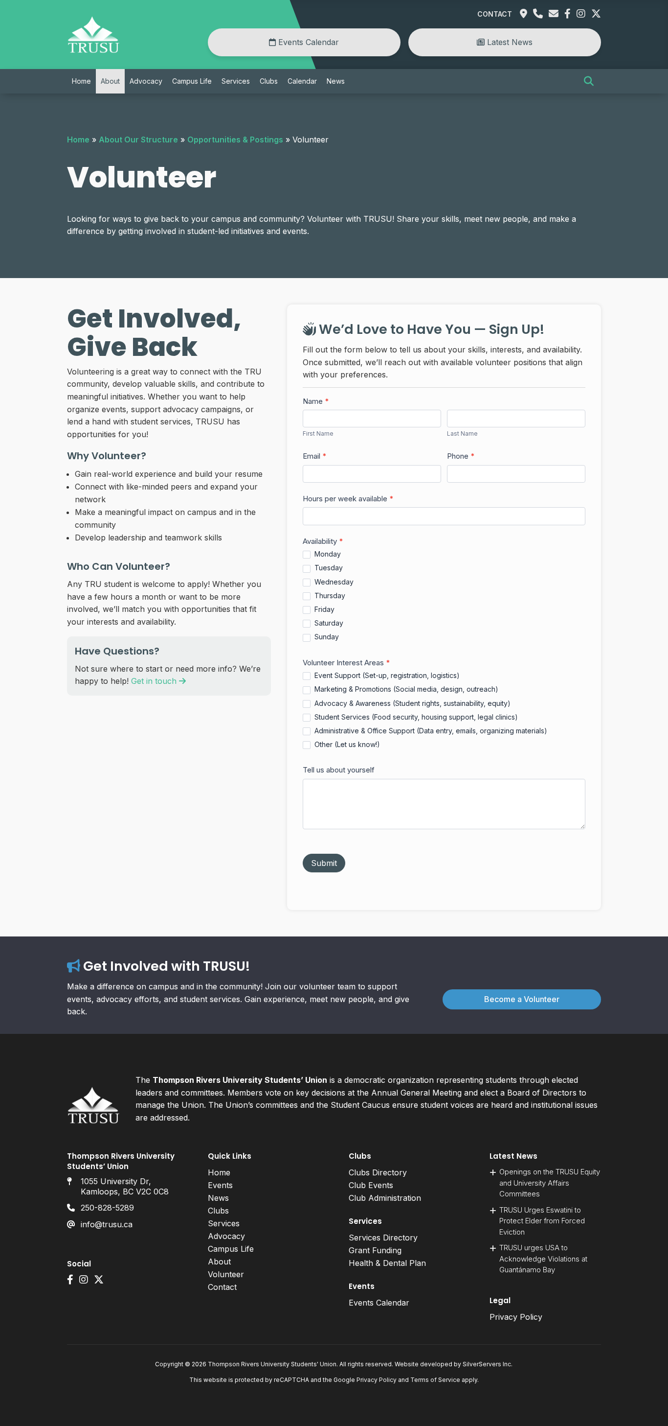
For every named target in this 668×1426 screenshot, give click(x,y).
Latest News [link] (509, 42)
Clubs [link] (269, 81)
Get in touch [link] (155, 681)
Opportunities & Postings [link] (235, 139)
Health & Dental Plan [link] (387, 1263)
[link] (93, 50)
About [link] (110, 81)
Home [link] (81, 81)
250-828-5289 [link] (107, 1208)
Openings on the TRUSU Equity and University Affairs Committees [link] (549, 1182)
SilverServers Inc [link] (487, 1364)
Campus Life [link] (192, 81)
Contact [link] (494, 14)
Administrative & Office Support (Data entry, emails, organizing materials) (429, 730)
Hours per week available (348, 498)
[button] (589, 81)
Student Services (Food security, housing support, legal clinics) (415, 717)
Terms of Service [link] (435, 1379)
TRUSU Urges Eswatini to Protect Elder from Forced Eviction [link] (542, 1221)
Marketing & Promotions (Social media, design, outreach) (405, 689)
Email (315, 456)
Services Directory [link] (383, 1237)
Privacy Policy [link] (516, 1317)
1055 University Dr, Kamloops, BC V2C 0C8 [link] (125, 1186)
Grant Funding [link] (375, 1250)
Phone (461, 456)
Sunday (325, 636)
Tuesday (327, 567)
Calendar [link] (302, 81)
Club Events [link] (371, 1185)
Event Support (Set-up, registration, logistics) (386, 675)
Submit (324, 863)
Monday (326, 554)
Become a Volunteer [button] (521, 999)
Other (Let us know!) (346, 744)
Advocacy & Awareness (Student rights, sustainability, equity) (411, 703)
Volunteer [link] (226, 1274)
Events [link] (220, 1185)
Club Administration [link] (385, 1198)
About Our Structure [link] (138, 139)
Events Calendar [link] (307, 42)
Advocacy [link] (146, 81)
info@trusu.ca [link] (107, 1224)
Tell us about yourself (339, 769)
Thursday (328, 595)
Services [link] (236, 81)
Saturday (327, 623)
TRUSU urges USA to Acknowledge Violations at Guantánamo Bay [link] (543, 1258)
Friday (323, 609)
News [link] (336, 81)
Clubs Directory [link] (378, 1172)
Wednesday (333, 582)
